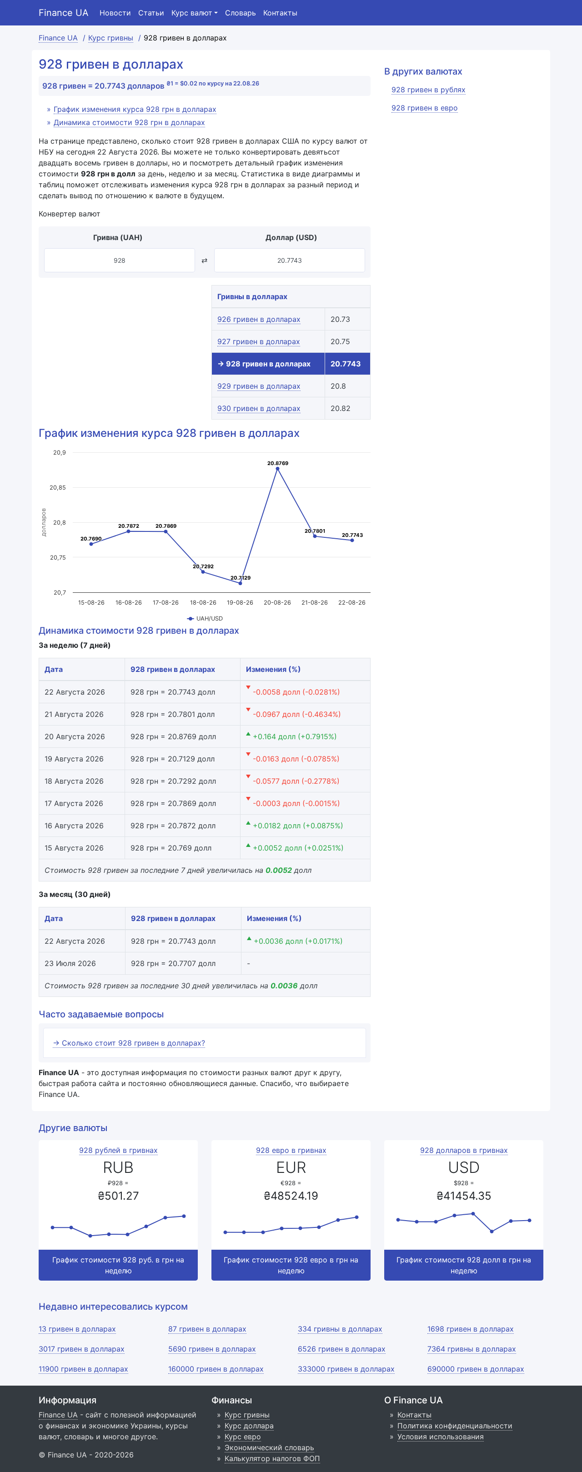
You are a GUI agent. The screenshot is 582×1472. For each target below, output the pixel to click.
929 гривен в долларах (259, 386)
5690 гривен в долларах (212, 1348)
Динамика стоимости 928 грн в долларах (129, 122)
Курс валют (191, 12)
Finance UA (64, 12)
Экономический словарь (269, 1447)
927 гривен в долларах (258, 341)
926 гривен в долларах (259, 319)
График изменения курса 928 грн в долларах (135, 109)
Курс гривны (247, 1414)
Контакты (280, 12)
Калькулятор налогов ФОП (272, 1458)
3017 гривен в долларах (82, 1348)
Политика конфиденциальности (454, 1425)
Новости (115, 12)
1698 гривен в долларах (470, 1328)
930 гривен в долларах (259, 408)
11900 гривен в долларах (83, 1368)
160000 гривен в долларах (216, 1368)
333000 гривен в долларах (346, 1368)
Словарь (240, 12)
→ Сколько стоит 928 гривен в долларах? (129, 1042)
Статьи (151, 12)
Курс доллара (249, 1425)
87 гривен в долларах (207, 1328)
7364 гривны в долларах (471, 1348)
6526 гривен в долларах (342, 1348)
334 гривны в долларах (340, 1328)
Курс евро (243, 1436)
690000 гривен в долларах (475, 1368)
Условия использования (440, 1436)
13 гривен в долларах (77, 1328)
